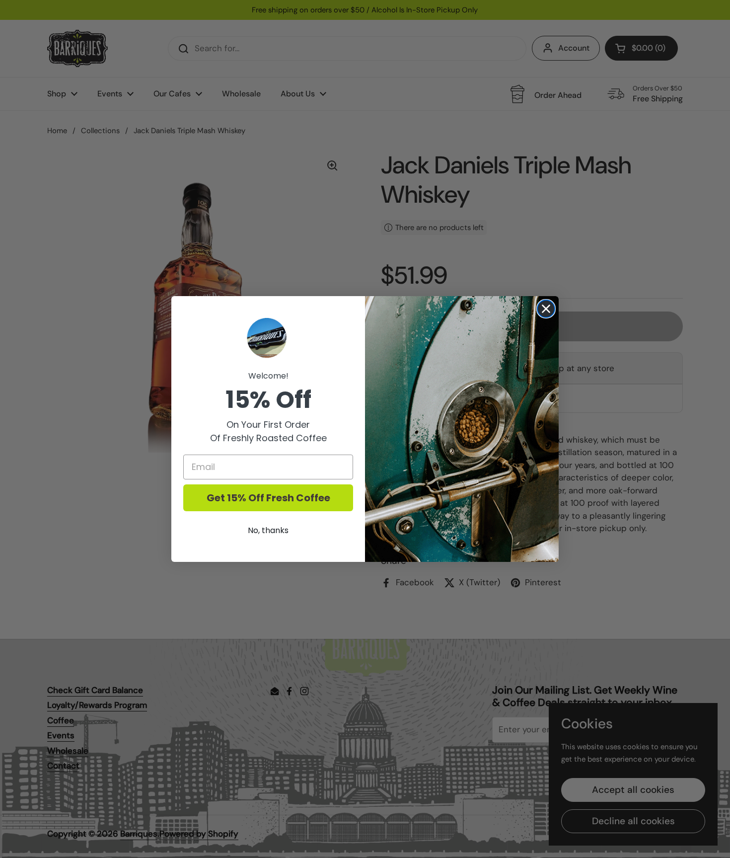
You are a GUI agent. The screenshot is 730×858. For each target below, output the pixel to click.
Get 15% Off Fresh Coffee (268, 498)
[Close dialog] (546, 308)
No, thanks (268, 530)
